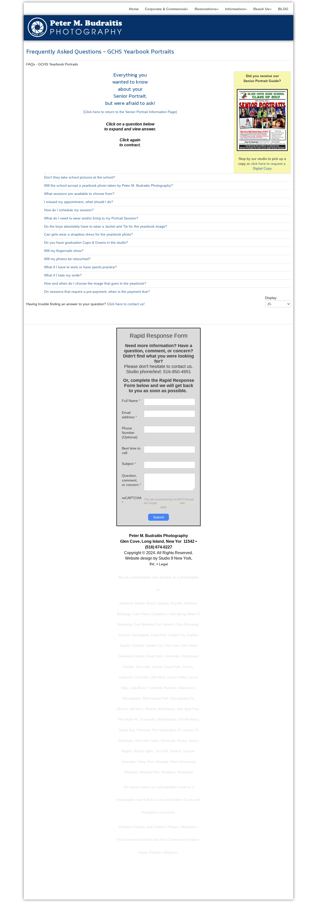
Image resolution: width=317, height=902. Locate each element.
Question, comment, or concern (131, 480)
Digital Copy (262, 168)
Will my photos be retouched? (67, 259)
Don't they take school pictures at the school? (79, 177)
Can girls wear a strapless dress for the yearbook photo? (88, 234)
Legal (163, 564)
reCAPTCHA (131, 500)
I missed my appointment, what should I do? (78, 202)
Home (134, 9)
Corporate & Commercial (165, 9)
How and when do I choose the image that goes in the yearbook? (95, 283)
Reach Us (261, 9)
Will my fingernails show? (63, 251)
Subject (129, 464)
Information (235, 9)
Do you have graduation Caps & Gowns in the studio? (86, 242)
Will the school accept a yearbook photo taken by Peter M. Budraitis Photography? (108, 185)
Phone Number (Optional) (129, 432)
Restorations (205, 9)
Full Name (131, 401)
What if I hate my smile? (63, 275)
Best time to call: (131, 450)
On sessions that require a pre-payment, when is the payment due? (97, 292)
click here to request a (269, 164)
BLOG (283, 9)
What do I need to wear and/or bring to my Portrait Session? (91, 218)
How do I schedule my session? (69, 210)
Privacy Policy (168, 503)
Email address (129, 415)
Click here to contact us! (126, 304)
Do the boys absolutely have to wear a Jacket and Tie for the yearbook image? (105, 226)
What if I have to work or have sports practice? (80, 267)
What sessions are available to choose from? (79, 194)
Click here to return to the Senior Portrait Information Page (130, 112)
